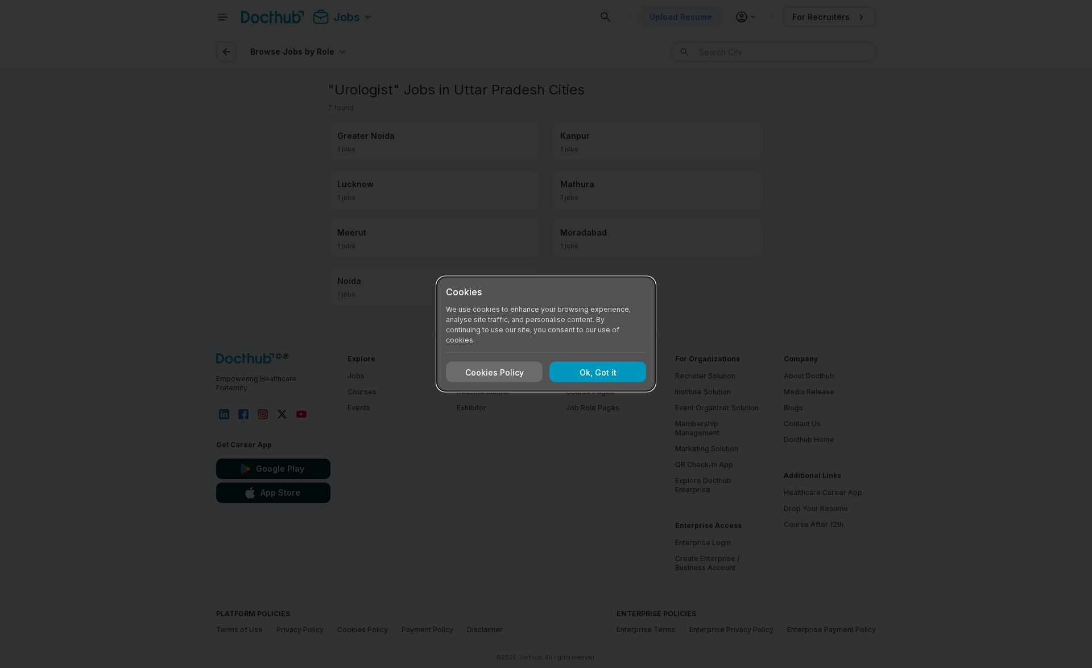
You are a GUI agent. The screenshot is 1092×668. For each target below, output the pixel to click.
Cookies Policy (494, 372)
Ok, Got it (598, 372)
